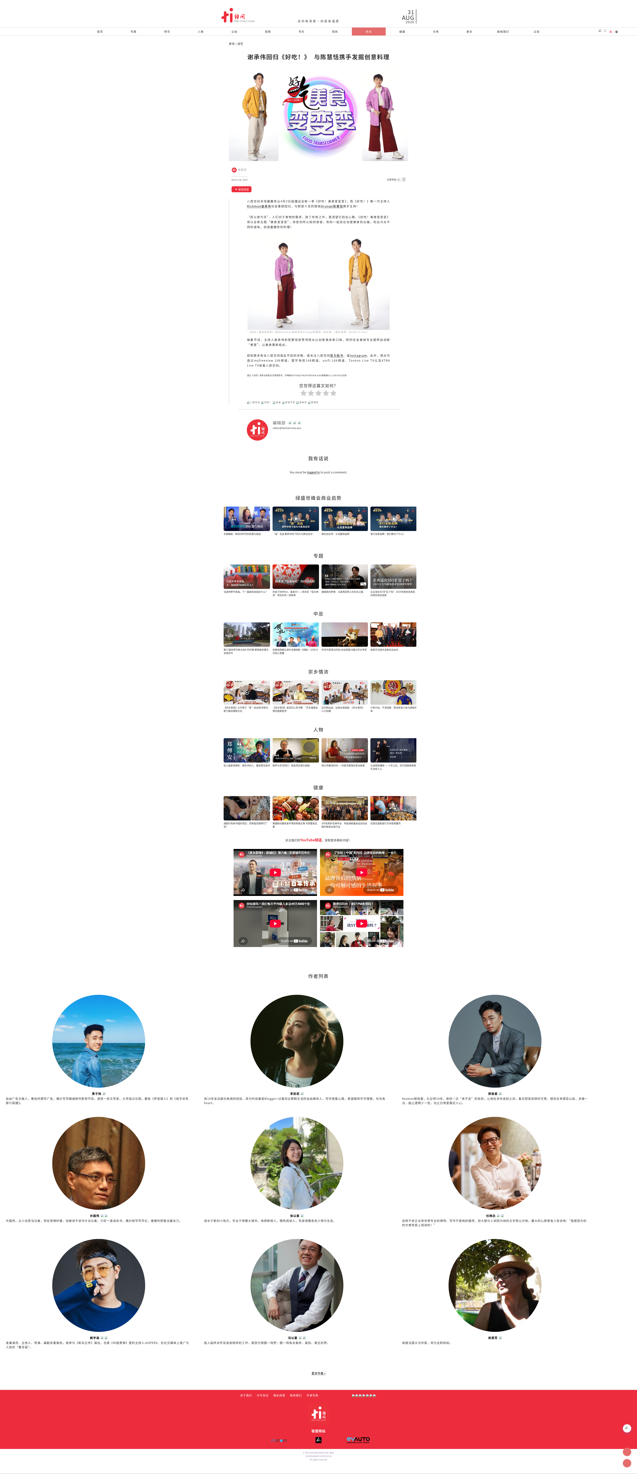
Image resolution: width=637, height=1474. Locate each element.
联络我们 (503, 32)
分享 (436, 32)
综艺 (240, 44)
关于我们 (246, 1395)
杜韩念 (491, 1216)
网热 (335, 32)
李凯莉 (295, 1093)
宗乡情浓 (318, 671)
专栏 (302, 32)
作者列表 (312, 1395)
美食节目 (290, 402)
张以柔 (295, 1216)
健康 (402, 32)
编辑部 (242, 170)
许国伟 (94, 1216)
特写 (167, 32)
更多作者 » (318, 1373)
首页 (100, 32)
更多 (469, 32)
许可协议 (263, 1395)
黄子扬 (96, 1093)
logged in (313, 472)
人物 (201, 32)
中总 (318, 613)
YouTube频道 (311, 839)
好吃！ (268, 402)
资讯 (369, 32)
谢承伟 (303, 402)
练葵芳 (493, 1338)
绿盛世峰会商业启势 (318, 497)
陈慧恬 (315, 402)
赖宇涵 (94, 1338)
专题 (134, 32)
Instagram (358, 355)
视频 (268, 32)
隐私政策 (279, 1395)
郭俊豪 (493, 1093)
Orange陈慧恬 (332, 206)
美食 (278, 402)
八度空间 (255, 402)
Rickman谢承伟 (259, 206)
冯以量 (292, 1338)
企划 (234, 32)
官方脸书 (336, 355)
